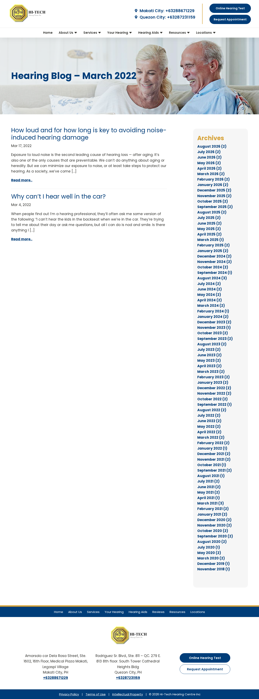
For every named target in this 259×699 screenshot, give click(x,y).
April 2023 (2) (209, 366)
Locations (204, 32)
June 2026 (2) (209, 157)
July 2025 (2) (209, 217)
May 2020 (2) (209, 552)
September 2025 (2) (215, 206)
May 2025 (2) (209, 228)
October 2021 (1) (211, 464)
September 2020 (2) (215, 536)
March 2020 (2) (211, 558)
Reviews (158, 612)
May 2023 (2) (209, 360)
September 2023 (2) (215, 338)
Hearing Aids (149, 32)
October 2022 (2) (212, 399)
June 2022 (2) (209, 420)
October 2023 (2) (212, 333)
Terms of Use (96, 694)
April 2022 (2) (209, 432)
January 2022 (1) (212, 448)
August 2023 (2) (211, 344)
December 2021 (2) (213, 453)
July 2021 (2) (208, 481)
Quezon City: (152, 17)
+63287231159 (181, 17)
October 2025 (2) (212, 201)
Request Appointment (205, 669)
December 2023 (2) (214, 322)
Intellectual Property (127, 694)
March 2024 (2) (211, 305)
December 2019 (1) (213, 563)
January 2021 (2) (212, 514)
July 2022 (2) (208, 415)
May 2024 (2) (209, 294)
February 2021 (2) (213, 508)
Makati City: (151, 11)
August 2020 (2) (212, 541)
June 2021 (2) (209, 487)
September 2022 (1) (214, 404)
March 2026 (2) (211, 173)
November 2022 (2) (214, 393)
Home (48, 32)
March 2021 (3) (210, 503)
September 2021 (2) (214, 470)
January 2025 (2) (212, 250)
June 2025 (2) (209, 223)
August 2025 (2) (211, 212)
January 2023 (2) (212, 382)
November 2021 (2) (213, 459)
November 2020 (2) (214, 525)
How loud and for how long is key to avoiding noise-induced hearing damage (89, 134)
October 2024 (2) (212, 267)
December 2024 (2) (214, 256)
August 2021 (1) (211, 475)
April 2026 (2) (209, 168)
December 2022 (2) (214, 388)
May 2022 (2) (209, 426)
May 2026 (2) (209, 163)
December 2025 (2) (214, 190)
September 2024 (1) (214, 272)
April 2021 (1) (208, 497)
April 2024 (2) (209, 300)
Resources (178, 32)
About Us (66, 32)
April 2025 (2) (209, 234)
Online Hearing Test (205, 658)
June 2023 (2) (209, 355)
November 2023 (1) (214, 327)
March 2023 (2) (211, 371)
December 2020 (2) (214, 519)
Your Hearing (118, 32)
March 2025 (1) (210, 239)
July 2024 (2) (209, 283)
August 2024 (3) (212, 278)
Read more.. (21, 180)
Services (90, 32)
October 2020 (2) (212, 530)
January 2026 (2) (212, 184)
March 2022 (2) (210, 437)
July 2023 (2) (209, 349)
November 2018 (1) (213, 569)
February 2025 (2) (213, 245)
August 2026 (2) (211, 146)
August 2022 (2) (211, 410)
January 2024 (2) (212, 316)
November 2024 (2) (214, 261)
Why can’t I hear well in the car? (58, 196)
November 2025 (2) (214, 195)
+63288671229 (179, 11)
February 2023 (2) (213, 377)
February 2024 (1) (213, 311)
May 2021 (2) (208, 492)
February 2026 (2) (213, 179)
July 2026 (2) (209, 151)
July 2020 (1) (208, 547)
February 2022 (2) (213, 442)
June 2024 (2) (209, 289)
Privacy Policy (69, 694)
